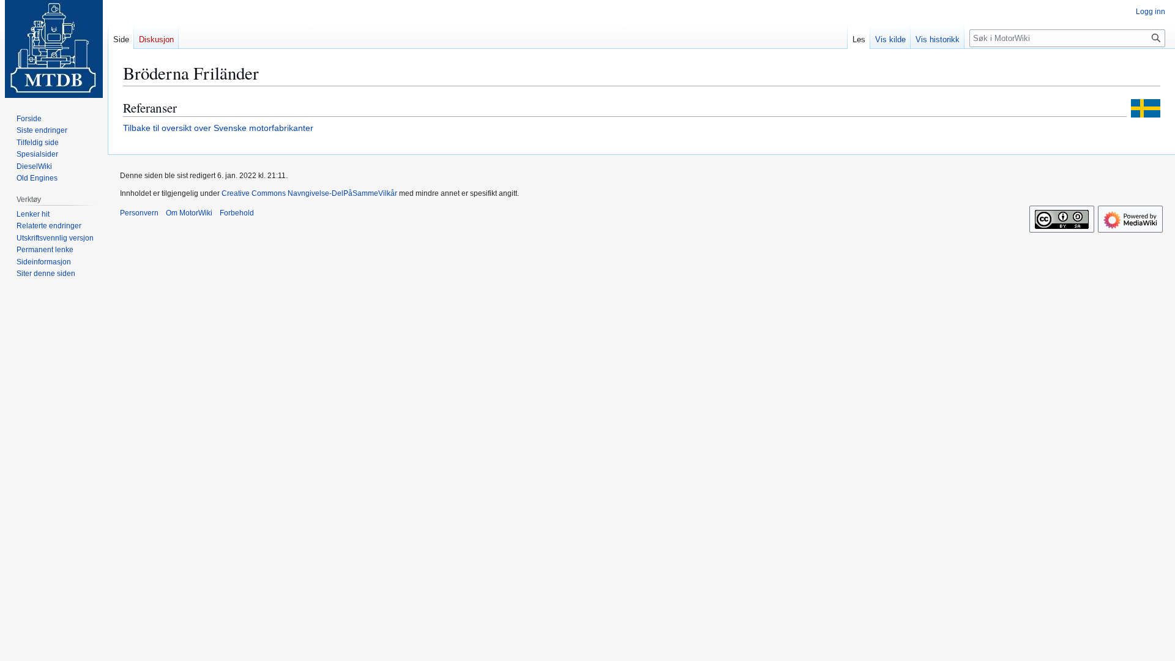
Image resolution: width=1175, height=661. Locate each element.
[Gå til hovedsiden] (54, 49)
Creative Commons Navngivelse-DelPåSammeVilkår (309, 193)
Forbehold (237, 213)
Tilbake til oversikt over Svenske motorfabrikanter (218, 128)
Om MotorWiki (189, 213)
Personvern (139, 213)
